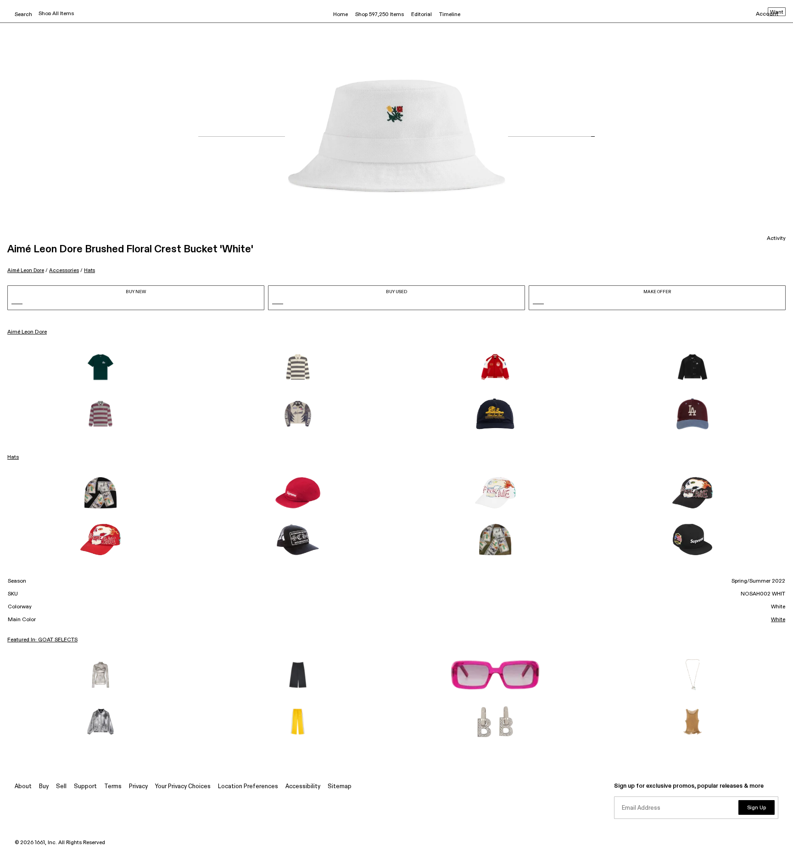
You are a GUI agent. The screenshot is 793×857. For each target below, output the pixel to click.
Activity (776, 238)
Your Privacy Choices (183, 787)
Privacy (138, 787)
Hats (89, 270)
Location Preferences (248, 787)
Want (776, 12)
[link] (100, 367)
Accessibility (302, 787)
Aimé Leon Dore (25, 270)
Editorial (421, 14)
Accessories (64, 270)
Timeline (449, 14)
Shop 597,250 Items (379, 14)
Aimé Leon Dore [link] (27, 332)
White (778, 620)
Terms (113, 787)
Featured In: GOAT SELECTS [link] (42, 640)
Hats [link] (13, 457)
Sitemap (340, 787)
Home (340, 14)
